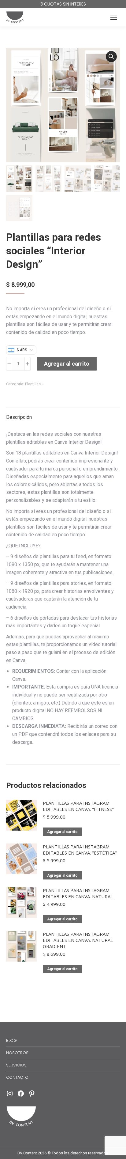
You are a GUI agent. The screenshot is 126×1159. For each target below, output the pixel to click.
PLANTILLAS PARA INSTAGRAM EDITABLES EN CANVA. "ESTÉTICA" (80, 849)
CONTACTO (17, 1077)
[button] (111, 56)
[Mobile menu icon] (114, 17)
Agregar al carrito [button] (62, 832)
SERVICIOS (16, 1065)
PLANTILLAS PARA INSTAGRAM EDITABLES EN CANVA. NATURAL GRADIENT (78, 940)
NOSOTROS (17, 1053)
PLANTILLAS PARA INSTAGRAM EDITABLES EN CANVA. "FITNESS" (78, 806)
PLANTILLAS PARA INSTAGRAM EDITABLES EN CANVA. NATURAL (78, 893)
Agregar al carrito (66, 363)
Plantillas (33, 384)
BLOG (11, 1040)
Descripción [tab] (19, 417)
